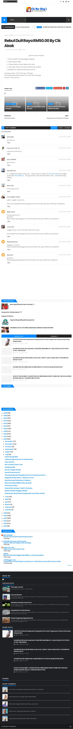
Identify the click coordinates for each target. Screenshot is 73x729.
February (8, 507)
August (8, 452)
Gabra (5, 554)
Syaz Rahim (12, 695)
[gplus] (69, 1)
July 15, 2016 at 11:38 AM (64, 148)
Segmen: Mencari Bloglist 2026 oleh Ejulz (17, 543)
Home (6, 35)
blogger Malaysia (10, 104)
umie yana (10, 227)
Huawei (33, 27)
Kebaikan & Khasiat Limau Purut (21, 602)
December (9, 441)
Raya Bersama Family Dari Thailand (17, 480)
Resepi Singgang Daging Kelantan (22, 618)
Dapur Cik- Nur (8, 547)
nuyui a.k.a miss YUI (13, 148)
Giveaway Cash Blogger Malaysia (13, 108)
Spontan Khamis (16, 595)
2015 (5, 513)
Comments (54, 336)
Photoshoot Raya (11, 485)
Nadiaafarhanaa (12, 242)
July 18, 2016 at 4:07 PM (64, 196)
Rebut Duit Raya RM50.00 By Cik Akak (36, 108)
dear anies (10, 186)
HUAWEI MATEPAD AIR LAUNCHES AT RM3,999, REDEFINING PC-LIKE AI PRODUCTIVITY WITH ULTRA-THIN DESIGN (41, 349)
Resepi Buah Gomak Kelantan (20, 610)
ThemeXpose (12, 726)
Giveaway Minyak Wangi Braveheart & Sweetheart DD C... (26, 475)
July (6, 454)
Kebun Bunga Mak (11, 457)
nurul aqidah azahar (13, 197)
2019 (5, 431)
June (7, 497)
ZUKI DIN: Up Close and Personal (14, 541)
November (9, 444)
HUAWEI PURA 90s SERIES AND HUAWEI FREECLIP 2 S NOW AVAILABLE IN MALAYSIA (37, 367)
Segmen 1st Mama (7, 316)
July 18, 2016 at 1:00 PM (65, 185)
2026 (5, 413)
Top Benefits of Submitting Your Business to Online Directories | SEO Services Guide (32, 561)
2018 (5, 434)
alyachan (10, 255)
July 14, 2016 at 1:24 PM (65, 137)
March (7, 504)
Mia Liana (11, 702)
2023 (5, 421)
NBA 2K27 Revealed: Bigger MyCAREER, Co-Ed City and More (23, 555)
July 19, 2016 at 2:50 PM (64, 226)
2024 (5, 418)
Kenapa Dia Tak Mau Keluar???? (11, 312)
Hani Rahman (11, 171)
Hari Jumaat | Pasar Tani (13, 464)
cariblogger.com (9, 560)
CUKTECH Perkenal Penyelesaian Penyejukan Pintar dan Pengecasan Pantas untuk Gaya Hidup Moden (41, 340)
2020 (5, 429)
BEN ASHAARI (7, 535)
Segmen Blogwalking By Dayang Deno (22, 320)
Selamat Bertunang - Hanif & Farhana (18, 488)
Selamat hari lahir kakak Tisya (13, 549)
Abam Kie (12, 709)
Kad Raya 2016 (10, 467)
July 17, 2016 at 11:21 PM (65, 170)
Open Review (9, 462)
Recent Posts (19, 336)
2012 (5, 521)
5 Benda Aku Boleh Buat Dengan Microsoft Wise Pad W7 (25, 493)
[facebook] (61, 1)
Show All (69, 565)
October (8, 447)
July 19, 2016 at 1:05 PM (65, 211)
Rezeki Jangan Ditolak (13, 470)
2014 (5, 516)
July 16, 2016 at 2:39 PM (64, 159)
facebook (68, 128)
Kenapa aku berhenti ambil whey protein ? (18, 537)
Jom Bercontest (54, 174)
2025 (5, 416)
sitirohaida (10, 137)
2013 (5, 518)
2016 (5, 439)
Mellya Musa (11, 212)
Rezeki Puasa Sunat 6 (12, 472)
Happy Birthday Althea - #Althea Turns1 (19, 478)
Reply (8, 142)
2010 (5, 526)
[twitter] (63, 1)
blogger (54, 128)
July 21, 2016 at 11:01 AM (64, 255)
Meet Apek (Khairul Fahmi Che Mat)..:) (22, 304)
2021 (5, 426)
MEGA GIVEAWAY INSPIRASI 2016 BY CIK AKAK (56, 108)
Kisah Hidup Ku (19, 176)
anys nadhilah (11, 159)
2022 (5, 423)
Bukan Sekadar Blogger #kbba (16, 491)
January (8, 510)
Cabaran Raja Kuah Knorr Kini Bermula (19, 459)
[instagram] (66, 1)
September (9, 449)
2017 (5, 436)
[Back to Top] (70, 727)
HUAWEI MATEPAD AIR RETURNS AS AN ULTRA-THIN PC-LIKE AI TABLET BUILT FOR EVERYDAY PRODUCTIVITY (40, 359)
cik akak (11, 35)
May (6, 499)
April (7, 502)
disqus (61, 128)
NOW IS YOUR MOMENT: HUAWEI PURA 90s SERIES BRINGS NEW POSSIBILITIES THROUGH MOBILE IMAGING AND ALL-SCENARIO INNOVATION (42, 377)
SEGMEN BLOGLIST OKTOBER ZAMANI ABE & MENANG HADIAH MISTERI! (31, 328)
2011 (5, 523)
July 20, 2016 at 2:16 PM (64, 241)
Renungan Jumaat (17, 587)
